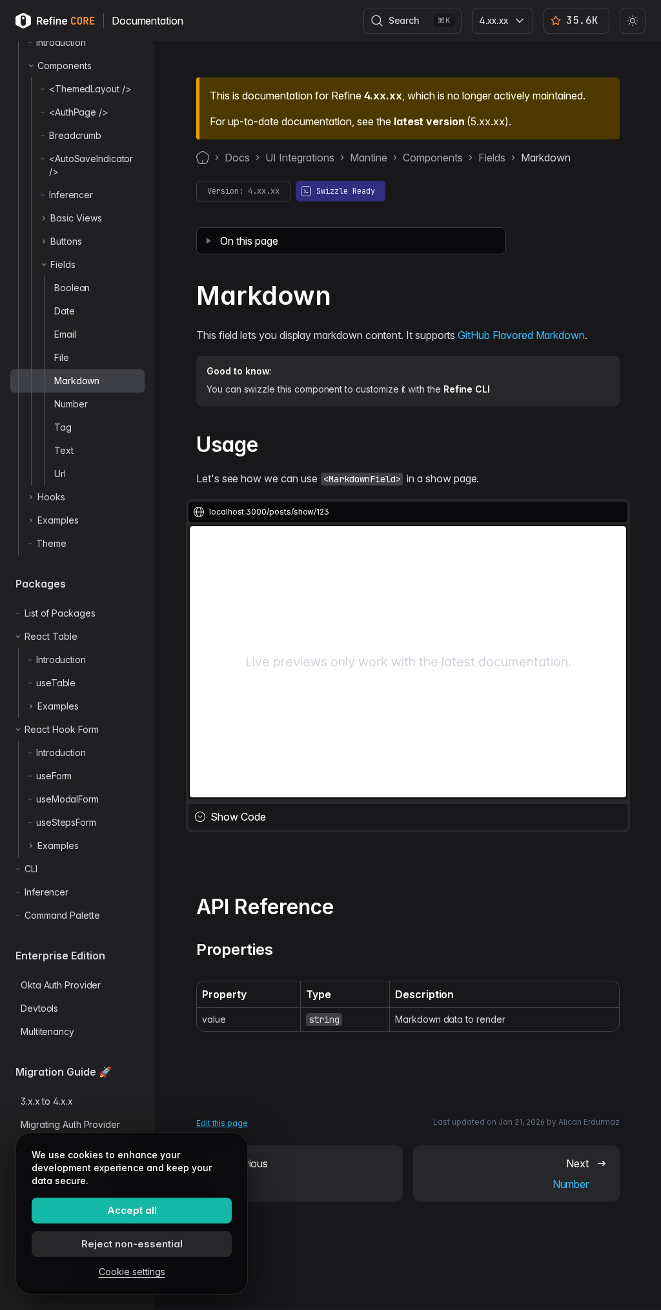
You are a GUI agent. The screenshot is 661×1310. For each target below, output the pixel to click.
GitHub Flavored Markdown (521, 335)
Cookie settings (132, 1271)
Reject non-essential (132, 1244)
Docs (237, 157)
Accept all (132, 1210)
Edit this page (222, 1123)
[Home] (202, 157)
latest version (429, 121)
